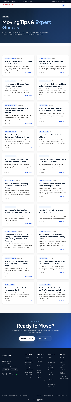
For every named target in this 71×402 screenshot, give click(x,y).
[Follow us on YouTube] (9, 373)
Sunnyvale (50, 364)
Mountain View (51, 362)
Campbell (50, 379)
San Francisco (51, 369)
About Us (62, 357)
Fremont (50, 372)
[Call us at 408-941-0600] (63, 5)
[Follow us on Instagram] (3, 373)
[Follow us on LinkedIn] (13, 373)
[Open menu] (67, 5)
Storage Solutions (29, 364)
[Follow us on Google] (16, 373)
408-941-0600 (43, 338)
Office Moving (40, 357)
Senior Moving (28, 372)
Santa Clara (50, 367)
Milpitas (50, 381)
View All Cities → (51, 386)
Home (3, 44)
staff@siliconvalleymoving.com (9, 366)
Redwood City (51, 384)
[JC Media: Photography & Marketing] (40, 400)
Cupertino (50, 374)
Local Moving (28, 357)
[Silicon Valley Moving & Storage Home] (7, 355)
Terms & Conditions (64, 378)
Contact (62, 367)
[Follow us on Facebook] (6, 373)
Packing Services (29, 369)
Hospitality (39, 375)
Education (39, 367)
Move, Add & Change (39, 364)
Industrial (39, 370)
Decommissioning (41, 379)
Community (62, 360)
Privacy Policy (63, 376)
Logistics (39, 377)
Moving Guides (63, 364)
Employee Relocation (39, 360)
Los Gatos (50, 377)
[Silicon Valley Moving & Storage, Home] (7, 5)
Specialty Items (28, 374)
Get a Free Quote (26, 338)
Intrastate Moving (29, 360)
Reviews (61, 362)
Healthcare (39, 372)
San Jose (50, 357)
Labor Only (27, 367)
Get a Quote (62, 369)
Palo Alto (50, 360)
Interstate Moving (29, 362)
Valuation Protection (62, 373)
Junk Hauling (28, 377)
